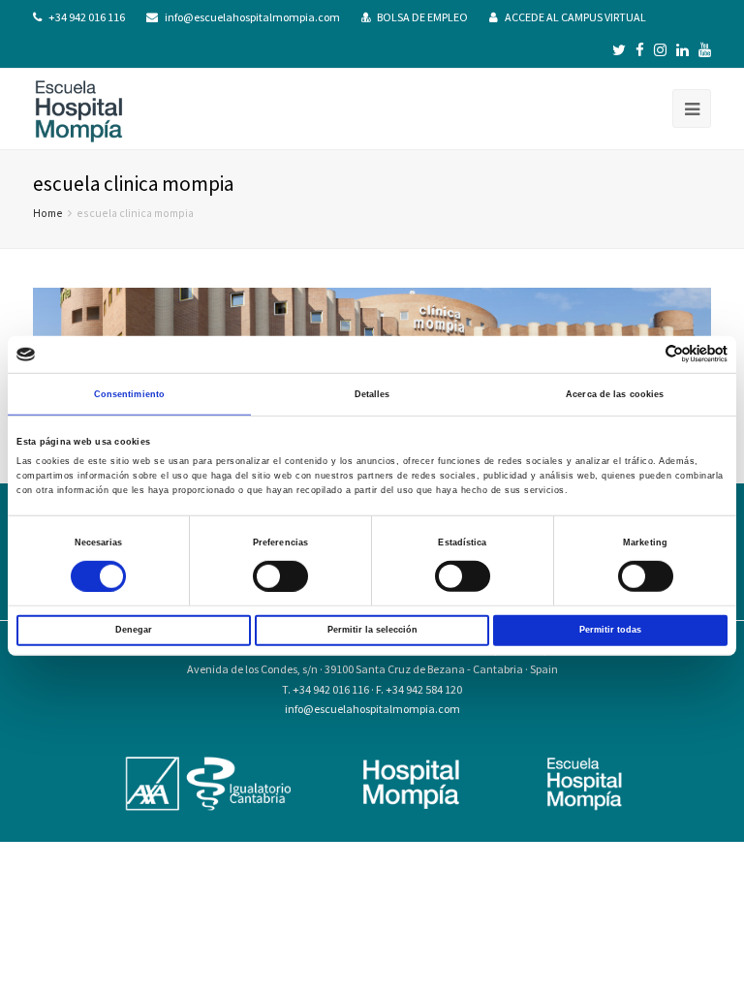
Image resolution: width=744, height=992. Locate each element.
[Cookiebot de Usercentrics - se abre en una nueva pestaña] (643, 354)
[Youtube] (704, 50)
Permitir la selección (372, 630)
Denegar (133, 630)
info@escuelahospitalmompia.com (252, 17)
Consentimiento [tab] (129, 394)
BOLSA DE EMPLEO (422, 17)
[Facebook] (640, 50)
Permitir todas (610, 630)
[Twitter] (619, 50)
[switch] (280, 575)
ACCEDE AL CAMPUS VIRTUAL (575, 17)
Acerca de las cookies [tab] (615, 394)
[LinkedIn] (682, 50)
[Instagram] (660, 50)
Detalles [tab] (372, 394)
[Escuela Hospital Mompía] (79, 109)
